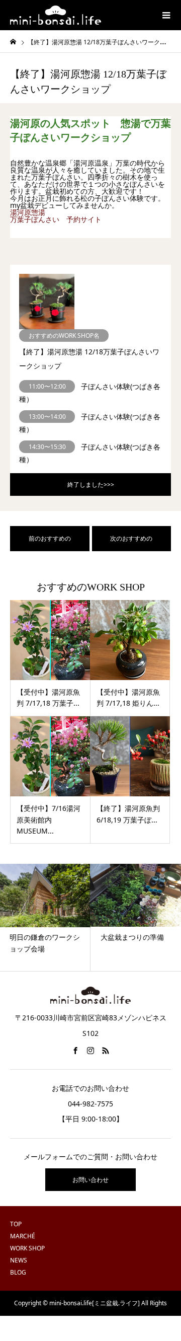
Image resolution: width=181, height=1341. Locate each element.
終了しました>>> (90, 484)
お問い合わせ (90, 1179)
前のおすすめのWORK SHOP (50, 542)
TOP (16, 1224)
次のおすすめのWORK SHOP (131, 542)
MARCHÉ (22, 1236)
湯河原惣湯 (27, 212)
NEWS (18, 1260)
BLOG (18, 1272)
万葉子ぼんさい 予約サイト (56, 219)
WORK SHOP (27, 1248)
